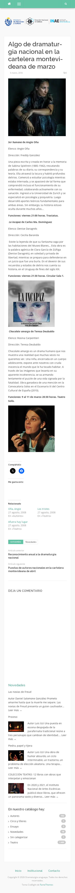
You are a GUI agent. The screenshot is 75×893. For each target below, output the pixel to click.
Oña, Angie (14, 509)
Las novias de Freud (19, 691)
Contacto (54, 870)
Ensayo (14, 826)
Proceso (12, 716)
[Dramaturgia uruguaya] (37, 21)
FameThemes (46, 884)
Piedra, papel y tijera (20, 745)
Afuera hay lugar (18, 521)
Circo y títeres (18, 821)
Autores (14, 816)
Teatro (14, 842)
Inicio (18, 870)
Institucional (34, 870)
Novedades (30, 541)
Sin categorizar (19, 837)
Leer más (15, 710)
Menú (17, 4)
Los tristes (43, 509)
